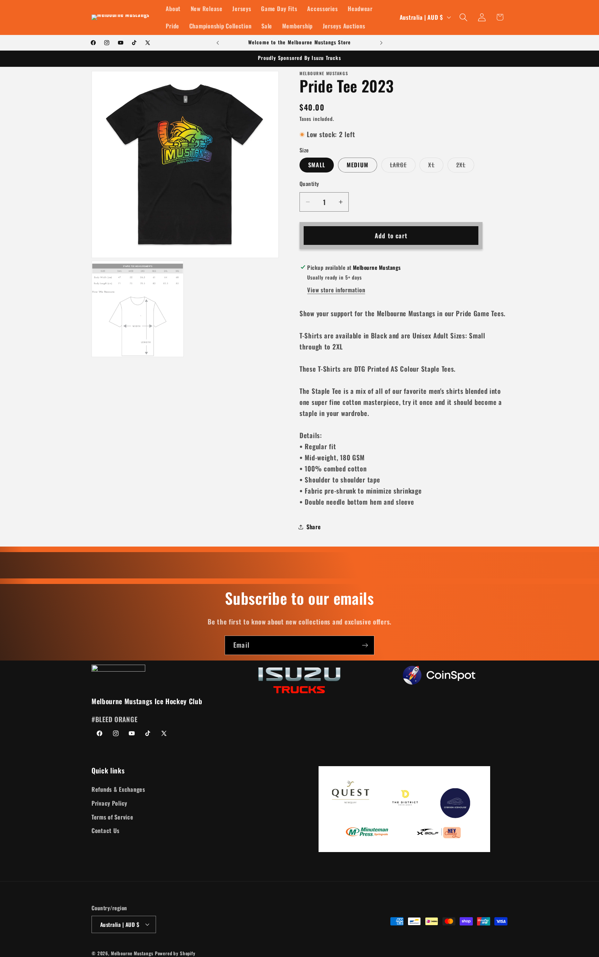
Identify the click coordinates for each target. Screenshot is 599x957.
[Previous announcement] (217, 43)
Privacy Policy (109, 803)
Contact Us (106, 830)
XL (435, 166)
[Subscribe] (365, 645)
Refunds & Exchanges (118, 789)
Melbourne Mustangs (132, 952)
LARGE (403, 166)
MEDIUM (357, 165)
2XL (465, 166)
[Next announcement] (381, 43)
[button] (463, 17)
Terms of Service (112, 817)
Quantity (309, 183)
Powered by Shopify (175, 952)
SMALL (316, 165)
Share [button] (313, 526)
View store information (336, 289)
